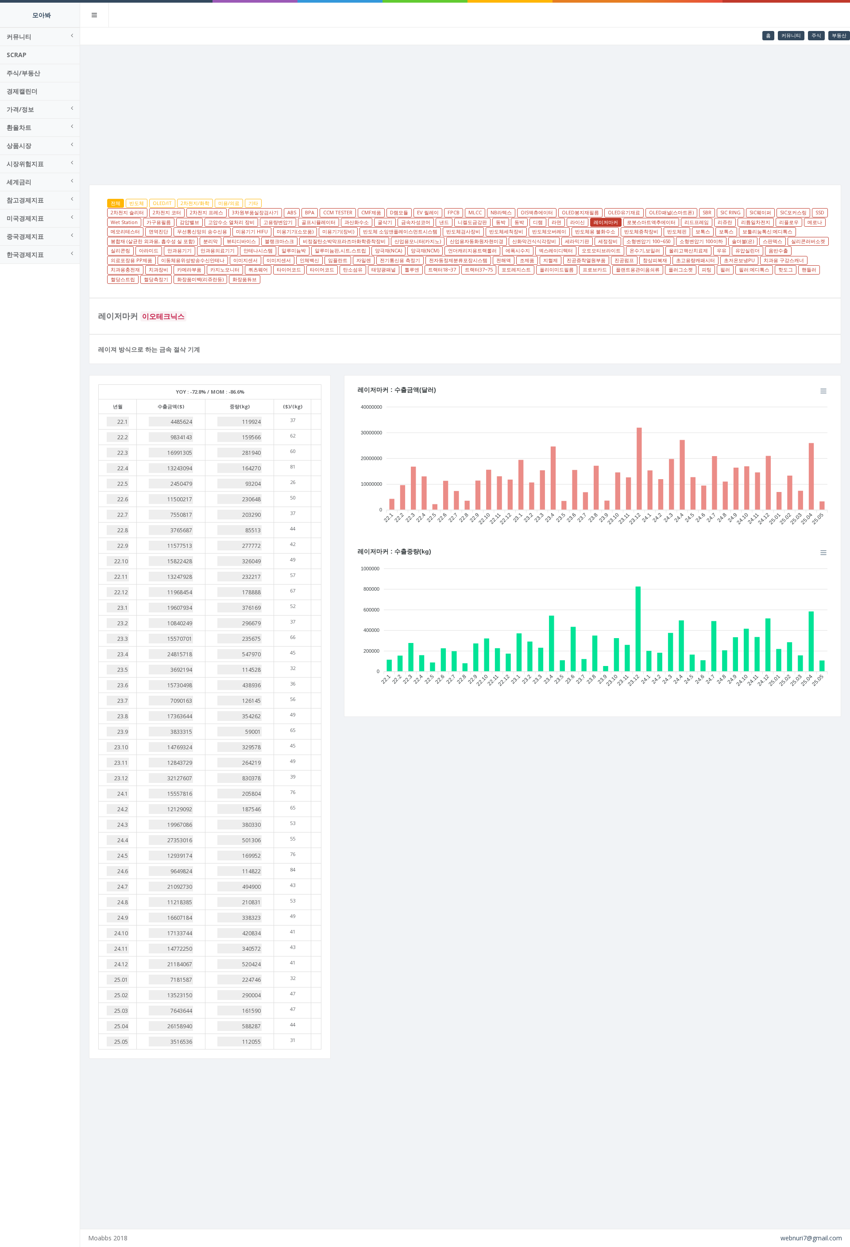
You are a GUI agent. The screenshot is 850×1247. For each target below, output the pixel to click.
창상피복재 (655, 260)
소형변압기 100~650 (648, 241)
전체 (115, 203)
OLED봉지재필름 (580, 212)
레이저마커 (606, 222)
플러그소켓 (680, 269)
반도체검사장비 (463, 231)
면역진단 (158, 231)
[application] (592, 461)
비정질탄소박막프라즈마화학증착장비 (344, 241)
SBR (707, 212)
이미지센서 (245, 260)
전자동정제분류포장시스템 (458, 260)
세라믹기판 (577, 241)
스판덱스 (772, 241)
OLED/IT (162, 203)
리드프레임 (696, 222)
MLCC (475, 212)
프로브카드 (595, 269)
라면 (556, 222)
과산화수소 (356, 222)
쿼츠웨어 (258, 269)
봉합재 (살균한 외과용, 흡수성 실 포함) (152, 241)
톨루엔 (412, 269)
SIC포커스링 (793, 212)
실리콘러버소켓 (808, 241)
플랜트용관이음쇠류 (638, 269)
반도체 (136, 203)
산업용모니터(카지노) (417, 241)
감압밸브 (189, 222)
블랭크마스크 (279, 241)
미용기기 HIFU (252, 231)
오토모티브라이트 (601, 250)
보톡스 (702, 231)
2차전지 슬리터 (127, 212)
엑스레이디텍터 (556, 250)
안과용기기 (179, 250)
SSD (819, 212)
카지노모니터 (225, 269)
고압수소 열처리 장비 (231, 222)
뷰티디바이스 (241, 241)
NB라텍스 (501, 212)
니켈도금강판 (472, 222)
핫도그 (785, 269)
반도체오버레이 (549, 231)
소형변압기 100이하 (701, 241)
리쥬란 (725, 222)
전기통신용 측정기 (400, 260)
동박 (501, 222)
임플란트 (338, 260)
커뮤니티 (791, 35)
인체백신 (309, 260)
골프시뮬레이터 (318, 222)
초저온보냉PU (739, 260)
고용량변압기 (278, 222)
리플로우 (789, 222)
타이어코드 (289, 269)
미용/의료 (229, 203)
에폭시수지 (518, 250)
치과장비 (158, 269)
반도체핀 (677, 231)
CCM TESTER (337, 212)
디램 (538, 222)
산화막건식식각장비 (534, 241)
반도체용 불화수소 (595, 231)
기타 (253, 203)
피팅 (706, 269)
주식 (816, 35)
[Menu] (823, 391)
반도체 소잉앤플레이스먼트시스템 (400, 231)
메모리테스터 (125, 231)
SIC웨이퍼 (760, 212)
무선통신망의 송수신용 (202, 231)
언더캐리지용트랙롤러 (472, 250)
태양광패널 (383, 269)
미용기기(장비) (338, 231)
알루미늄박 (294, 250)
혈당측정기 (156, 279)
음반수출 (778, 250)
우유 (721, 250)
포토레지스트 (516, 269)
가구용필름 (159, 222)
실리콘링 (120, 250)
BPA (309, 212)
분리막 (210, 241)
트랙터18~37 (442, 269)
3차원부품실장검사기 (255, 212)
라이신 (577, 222)
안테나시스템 (258, 250)
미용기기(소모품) (295, 231)
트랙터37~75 (479, 269)
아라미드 (148, 250)
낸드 (444, 222)
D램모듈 (399, 212)
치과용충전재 (125, 269)
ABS (291, 212)
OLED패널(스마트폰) (671, 212)
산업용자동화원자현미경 (476, 241)
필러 (725, 269)
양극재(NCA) (388, 250)
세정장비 (608, 241)
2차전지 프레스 (206, 212)
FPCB (454, 212)
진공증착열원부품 (586, 260)
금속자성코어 (415, 222)
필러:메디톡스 (754, 269)
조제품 (527, 260)
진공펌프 (624, 260)
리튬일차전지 (755, 222)
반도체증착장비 (641, 231)
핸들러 (809, 269)
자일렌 (363, 260)
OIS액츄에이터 (537, 212)
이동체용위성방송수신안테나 (192, 260)
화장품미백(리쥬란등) (200, 279)
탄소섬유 (353, 269)
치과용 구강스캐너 (784, 260)
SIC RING (730, 212)
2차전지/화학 (195, 203)
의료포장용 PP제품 (131, 260)
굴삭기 (385, 222)
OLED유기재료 (624, 212)
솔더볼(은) (743, 241)
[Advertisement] (465, 112)
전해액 (503, 260)
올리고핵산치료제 (688, 250)
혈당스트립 (123, 279)
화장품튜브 (244, 279)
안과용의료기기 (218, 250)
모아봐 (41, 15)
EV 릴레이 (428, 212)
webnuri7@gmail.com (811, 1238)
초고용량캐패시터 (695, 260)
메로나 (815, 222)
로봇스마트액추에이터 (651, 222)
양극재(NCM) (425, 250)
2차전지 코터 (167, 212)
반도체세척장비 (506, 231)
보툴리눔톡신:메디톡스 (767, 231)
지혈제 (550, 260)
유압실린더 (747, 250)
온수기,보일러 (645, 250)
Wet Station (124, 222)
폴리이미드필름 (557, 269)
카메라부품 (189, 269)
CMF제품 (371, 212)
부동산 (839, 35)
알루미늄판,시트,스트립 (340, 250)
